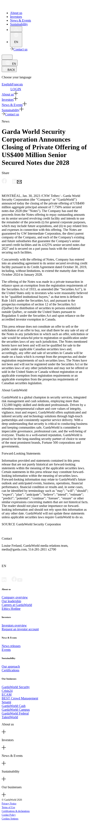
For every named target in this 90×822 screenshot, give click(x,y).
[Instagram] (25, 581)
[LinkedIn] (4, 581)
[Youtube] (19, 581)
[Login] (16, 29)
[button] (45, 93)
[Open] (7, 57)
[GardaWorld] (21, 6)
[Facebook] (14, 581)
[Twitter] (9, 581)
